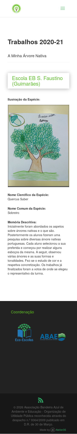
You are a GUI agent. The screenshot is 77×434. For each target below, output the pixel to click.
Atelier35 (61, 429)
